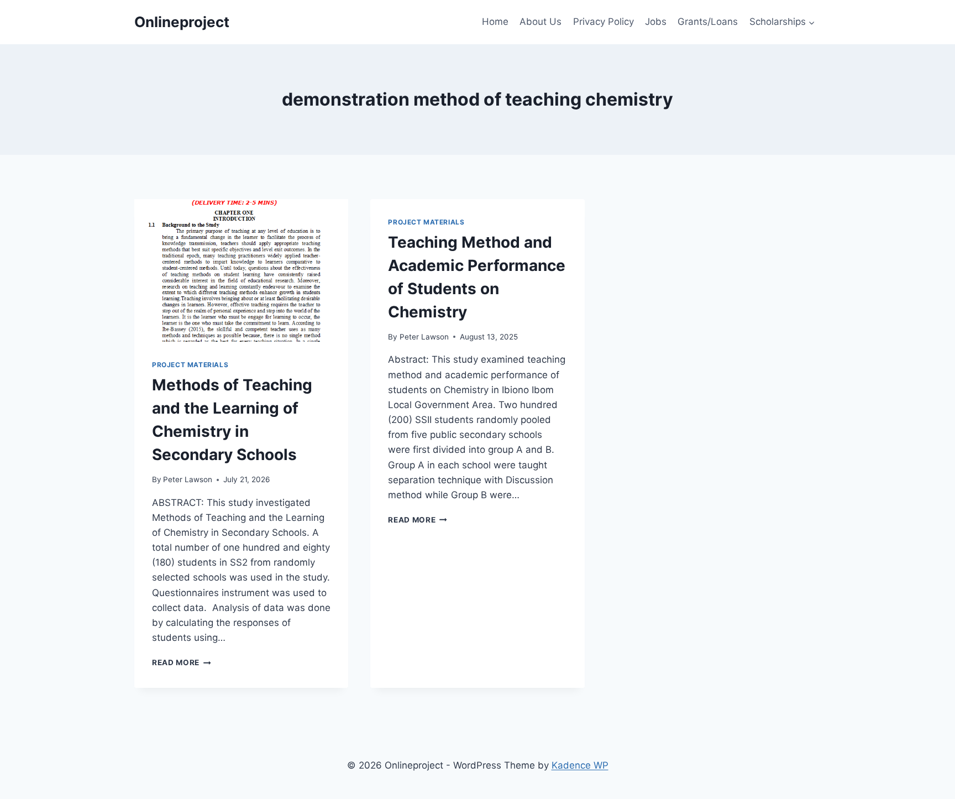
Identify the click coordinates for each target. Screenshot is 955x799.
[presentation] (241, 270)
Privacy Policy (603, 21)
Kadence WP (580, 765)
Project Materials (190, 365)
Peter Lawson (187, 479)
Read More (181, 662)
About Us (541, 21)
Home (495, 21)
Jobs (656, 21)
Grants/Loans (708, 21)
